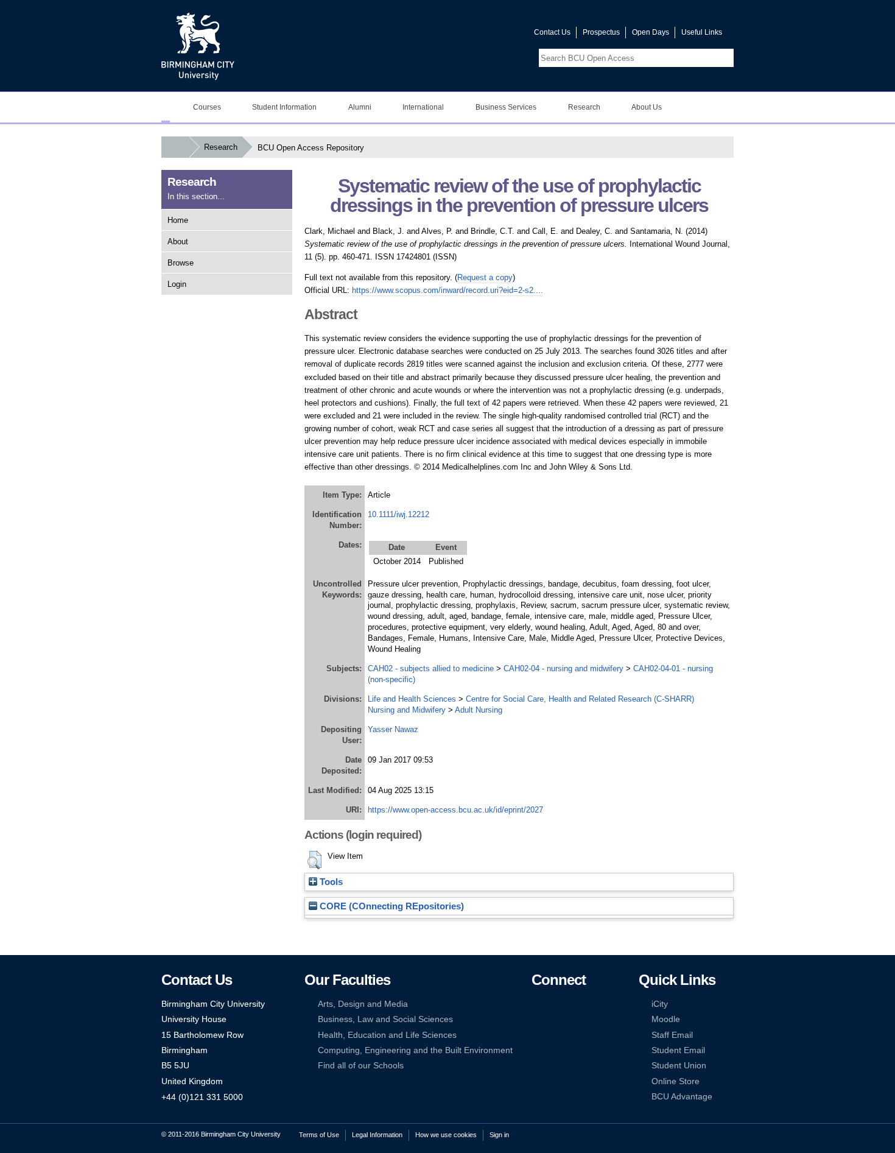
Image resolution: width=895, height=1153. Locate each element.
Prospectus (601, 32)
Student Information (284, 107)
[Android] (555, 1050)
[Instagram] (555, 1019)
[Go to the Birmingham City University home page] (197, 45)
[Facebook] (537, 1004)
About (177, 241)
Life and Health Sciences (412, 698)
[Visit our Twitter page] (481, 35)
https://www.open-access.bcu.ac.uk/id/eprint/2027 (455, 809)
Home (177, 220)
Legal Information (377, 1134)
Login (176, 284)
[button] (314, 860)
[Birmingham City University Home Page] (165, 107)
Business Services (506, 107)
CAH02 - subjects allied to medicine (431, 668)
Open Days (650, 32)
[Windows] (574, 1050)
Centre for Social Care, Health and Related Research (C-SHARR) (580, 698)
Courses (207, 107)
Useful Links (701, 32)
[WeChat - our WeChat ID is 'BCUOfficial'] (555, 1035)
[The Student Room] (574, 1035)
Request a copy (485, 277)
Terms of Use (319, 1134)
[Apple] (537, 1050)
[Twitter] (555, 1004)
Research (584, 107)
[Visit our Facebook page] (466, 35)
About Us (646, 107)
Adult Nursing (478, 709)
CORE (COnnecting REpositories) (390, 906)
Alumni (359, 107)
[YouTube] (574, 1004)
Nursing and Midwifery (407, 709)
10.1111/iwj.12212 (398, 514)
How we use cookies (446, 1134)
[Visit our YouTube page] (496, 35)
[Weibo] (537, 1035)
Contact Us (552, 32)
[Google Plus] (574, 1019)
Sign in (499, 1134)
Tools (330, 882)
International (423, 107)
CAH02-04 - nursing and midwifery (563, 668)
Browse (180, 262)
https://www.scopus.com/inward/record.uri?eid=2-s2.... (447, 290)
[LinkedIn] (537, 1019)
